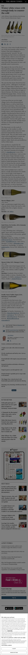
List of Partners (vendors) (6, 645)
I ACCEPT (14, 648)
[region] (14, 634)
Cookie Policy (10, 630)
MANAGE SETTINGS (14, 652)
